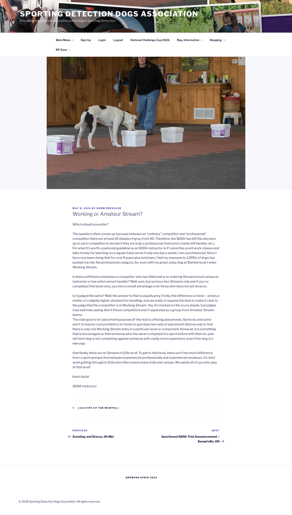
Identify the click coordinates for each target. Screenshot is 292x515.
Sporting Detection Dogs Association (109, 14)
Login (102, 40)
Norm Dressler (109, 208)
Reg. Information (188, 40)
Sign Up (86, 40)
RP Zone (61, 49)
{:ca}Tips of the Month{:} (98, 408)
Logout (118, 40)
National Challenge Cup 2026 (150, 40)
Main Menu (63, 40)
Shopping (216, 40)
